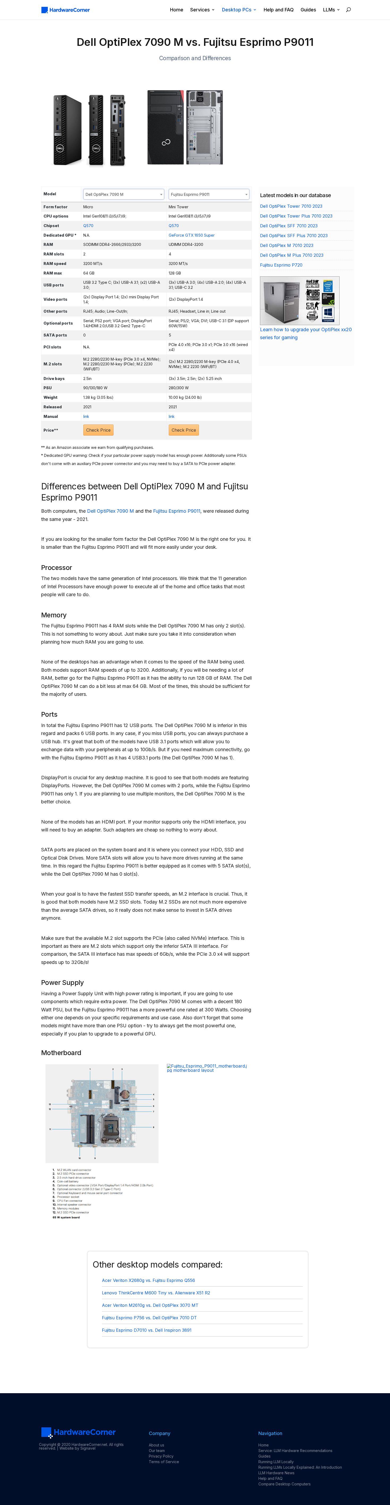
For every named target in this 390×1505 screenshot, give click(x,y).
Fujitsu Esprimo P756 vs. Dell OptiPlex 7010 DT (149, 1317)
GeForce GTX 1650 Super (192, 235)
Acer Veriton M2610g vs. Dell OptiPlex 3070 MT (150, 1305)
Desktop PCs (237, 9)
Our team (157, 1450)
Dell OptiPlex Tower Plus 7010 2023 (296, 216)
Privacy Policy (161, 1456)
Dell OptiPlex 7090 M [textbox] (104, 194)
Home (176, 9)
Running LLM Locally (276, 1461)
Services (200, 9)
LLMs (329, 9)
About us (156, 1445)
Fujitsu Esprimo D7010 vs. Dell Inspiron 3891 (147, 1330)
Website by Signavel (77, 1448)
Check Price (98, 430)
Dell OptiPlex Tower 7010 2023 (291, 206)
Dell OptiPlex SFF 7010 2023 (289, 225)
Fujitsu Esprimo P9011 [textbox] (190, 194)
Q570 (88, 225)
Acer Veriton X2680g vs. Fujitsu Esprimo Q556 (148, 1280)
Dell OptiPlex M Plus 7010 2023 (291, 255)
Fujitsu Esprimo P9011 (176, 511)
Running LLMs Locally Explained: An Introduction (300, 1467)
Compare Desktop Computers (284, 1484)
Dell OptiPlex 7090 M (110, 511)
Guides (308, 9)
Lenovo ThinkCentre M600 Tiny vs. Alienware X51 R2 (156, 1292)
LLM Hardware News (276, 1473)
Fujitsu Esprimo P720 (281, 265)
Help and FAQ (279, 9)
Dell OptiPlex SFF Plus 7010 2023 (294, 235)
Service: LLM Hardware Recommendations (295, 1450)
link (86, 416)
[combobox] (123, 194)
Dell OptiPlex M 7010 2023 (286, 245)
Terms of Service (164, 1461)
